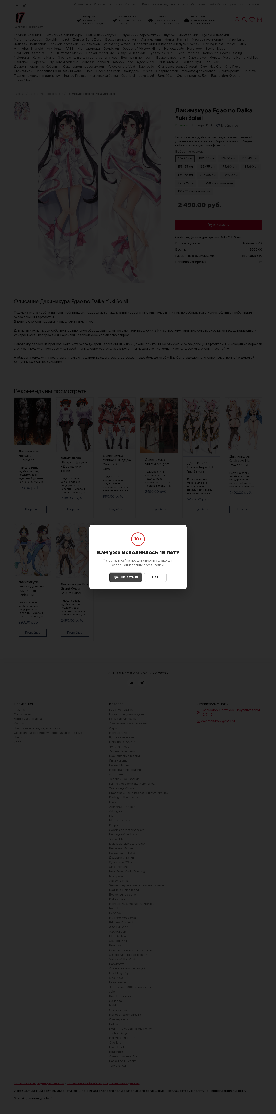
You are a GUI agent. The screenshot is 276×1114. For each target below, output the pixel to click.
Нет (155, 577)
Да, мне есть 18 (125, 577)
